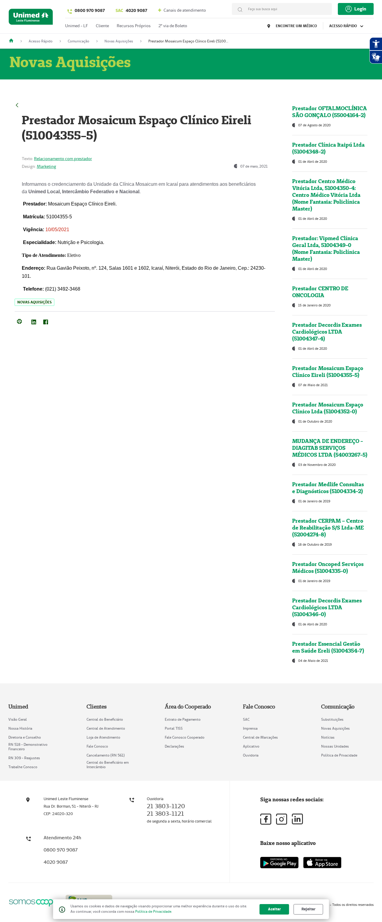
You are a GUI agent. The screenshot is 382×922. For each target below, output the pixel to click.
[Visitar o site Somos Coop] (33, 902)
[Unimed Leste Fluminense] (13, 41)
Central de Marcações (260, 737)
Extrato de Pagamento (183, 719)
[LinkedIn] (33, 321)
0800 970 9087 (90, 10)
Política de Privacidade (339, 755)
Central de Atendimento (106, 728)
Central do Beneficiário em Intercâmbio (108, 764)
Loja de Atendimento (103, 737)
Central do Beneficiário (105, 719)
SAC (246, 719)
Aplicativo (251, 746)
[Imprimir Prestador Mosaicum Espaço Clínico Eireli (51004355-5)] (19, 321)
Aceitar (274, 909)
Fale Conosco (97, 746)
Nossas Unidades (335, 746)
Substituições (332, 719)
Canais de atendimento (184, 10)
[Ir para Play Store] (279, 862)
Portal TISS (174, 728)
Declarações (174, 746)
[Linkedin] (297, 819)
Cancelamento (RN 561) (106, 755)
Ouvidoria (250, 755)
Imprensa (250, 728)
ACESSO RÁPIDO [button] (343, 26)
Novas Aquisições (335, 728)
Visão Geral (17, 719)
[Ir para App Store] (322, 862)
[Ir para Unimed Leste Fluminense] (30, 18)
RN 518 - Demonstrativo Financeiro (27, 746)
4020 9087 (131, 10)
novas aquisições (34, 302)
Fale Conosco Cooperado (184, 737)
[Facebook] (45, 321)
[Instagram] (281, 819)
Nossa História (20, 728)
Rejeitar (308, 909)
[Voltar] (17, 104)
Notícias (328, 737)
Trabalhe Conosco (22, 767)
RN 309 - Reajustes (24, 758)
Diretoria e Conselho (24, 737)
